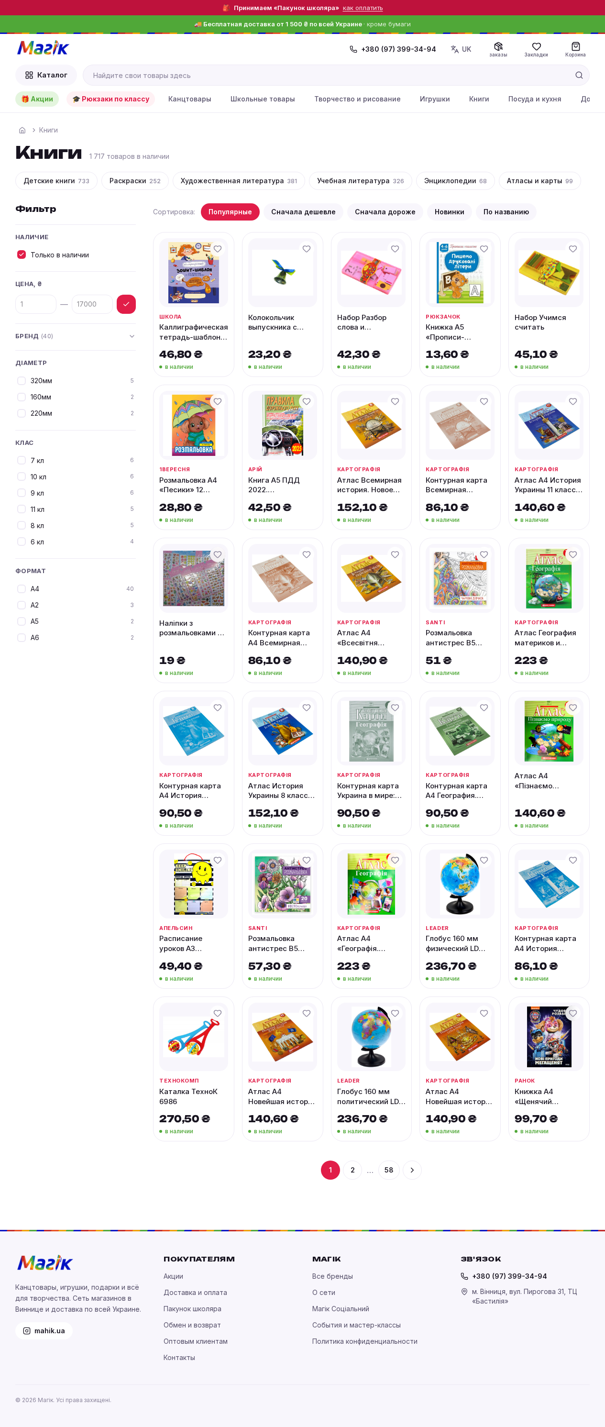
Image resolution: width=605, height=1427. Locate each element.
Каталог (52, 74)
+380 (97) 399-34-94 (398, 49)
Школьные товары (263, 99)
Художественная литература (239, 181)
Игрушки (435, 99)
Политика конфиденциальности (365, 1341)
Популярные (230, 212)
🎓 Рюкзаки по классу (110, 99)
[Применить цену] (126, 304)
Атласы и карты (540, 181)
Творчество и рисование (357, 99)
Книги (479, 99)
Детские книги (56, 181)
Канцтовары (189, 99)
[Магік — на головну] (43, 48)
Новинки (449, 212)
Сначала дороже (385, 212)
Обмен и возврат (192, 1325)
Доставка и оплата (195, 1292)
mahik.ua (49, 1331)
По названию (506, 212)
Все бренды (332, 1276)
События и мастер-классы (356, 1325)
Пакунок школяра (192, 1309)
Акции (173, 1276)
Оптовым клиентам (196, 1341)
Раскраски (135, 181)
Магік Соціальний (340, 1309)
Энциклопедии (455, 181)
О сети (323, 1292)
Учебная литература (360, 181)
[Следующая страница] (412, 1170)
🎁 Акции (37, 99)
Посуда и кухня (534, 99)
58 (389, 1170)
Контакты (179, 1357)
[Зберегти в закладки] (217, 248)
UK (466, 49)
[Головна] (22, 130)
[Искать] (579, 75)
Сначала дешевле (303, 212)
